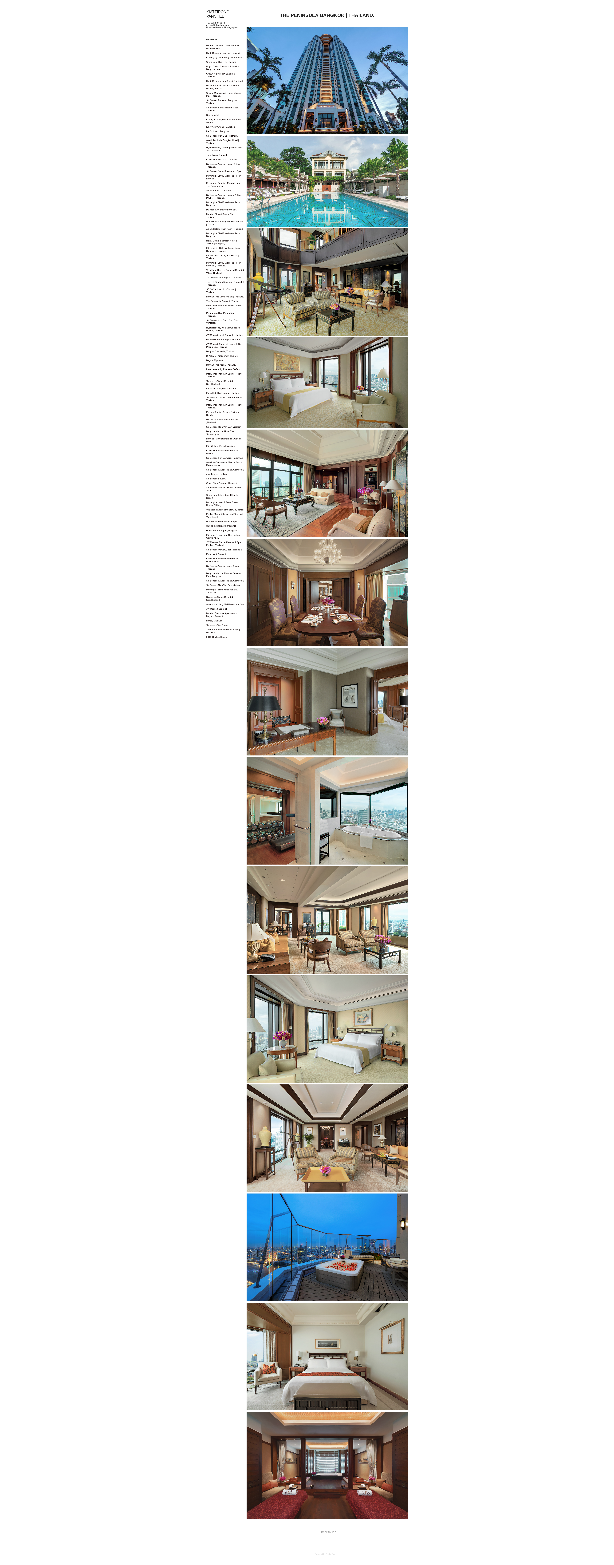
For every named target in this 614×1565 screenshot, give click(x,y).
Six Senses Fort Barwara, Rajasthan (224, 458)
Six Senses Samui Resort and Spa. (224, 171)
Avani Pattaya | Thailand (218, 190)
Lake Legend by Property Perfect (223, 369)
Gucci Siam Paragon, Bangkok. (222, 483)
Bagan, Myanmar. (215, 360)
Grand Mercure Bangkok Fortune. (223, 339)
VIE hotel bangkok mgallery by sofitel (225, 509)
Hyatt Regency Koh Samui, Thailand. (225, 81)
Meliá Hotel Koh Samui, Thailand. (223, 393)
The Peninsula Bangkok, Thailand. (223, 301)
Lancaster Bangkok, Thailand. (221, 388)
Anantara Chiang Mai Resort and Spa (225, 604)
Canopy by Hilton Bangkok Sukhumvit (225, 57)
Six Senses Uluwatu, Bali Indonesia (224, 549)
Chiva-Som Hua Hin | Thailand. (222, 159)
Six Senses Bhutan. (216, 478)
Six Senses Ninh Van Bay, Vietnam (223, 427)
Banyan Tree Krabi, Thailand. (221, 351)
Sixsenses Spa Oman (217, 625)
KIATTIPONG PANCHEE (218, 14)
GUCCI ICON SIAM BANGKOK (221, 526)
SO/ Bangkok (213, 115)
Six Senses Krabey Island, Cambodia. (225, 469)
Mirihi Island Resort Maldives (220, 446)
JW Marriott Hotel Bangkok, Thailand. (225, 335)
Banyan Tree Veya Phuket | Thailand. (225, 296)
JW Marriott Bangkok (216, 609)
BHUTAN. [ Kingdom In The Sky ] (223, 356)
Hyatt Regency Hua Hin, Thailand (223, 53)
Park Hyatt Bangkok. (216, 554)
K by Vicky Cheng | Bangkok (220, 127)
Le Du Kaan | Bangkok (217, 131)
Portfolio (211, 40)
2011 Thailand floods (216, 637)
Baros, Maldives (214, 620)
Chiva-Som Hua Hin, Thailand (221, 62)
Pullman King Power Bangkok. (221, 209)
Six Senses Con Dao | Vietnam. (222, 135)
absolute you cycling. (216, 474)
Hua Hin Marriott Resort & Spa (221, 521)
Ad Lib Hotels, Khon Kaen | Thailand (224, 229)
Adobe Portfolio (332, 1554)
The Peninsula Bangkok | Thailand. (224, 277)
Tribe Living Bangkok (216, 155)
